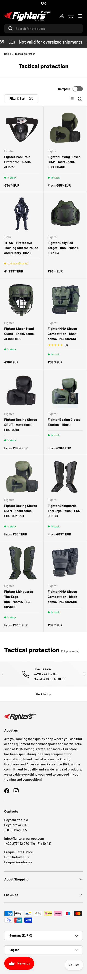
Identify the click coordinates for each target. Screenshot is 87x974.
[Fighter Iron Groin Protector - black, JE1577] (21, 128)
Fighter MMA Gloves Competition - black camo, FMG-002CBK (62, 596)
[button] (71, 16)
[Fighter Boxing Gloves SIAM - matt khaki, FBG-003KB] (65, 128)
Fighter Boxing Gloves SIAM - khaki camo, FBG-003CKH (20, 511)
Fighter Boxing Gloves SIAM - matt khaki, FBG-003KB (64, 162)
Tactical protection (25, 53)
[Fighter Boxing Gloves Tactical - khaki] (65, 390)
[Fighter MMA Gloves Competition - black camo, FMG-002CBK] (65, 562)
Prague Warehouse (18, 862)
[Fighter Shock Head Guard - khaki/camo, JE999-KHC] (21, 299)
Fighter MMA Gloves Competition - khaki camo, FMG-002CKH (62, 333)
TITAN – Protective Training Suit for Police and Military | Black (21, 248)
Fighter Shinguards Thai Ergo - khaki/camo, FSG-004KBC (18, 599)
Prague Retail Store (18, 852)
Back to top (43, 694)
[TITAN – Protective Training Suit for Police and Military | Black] (21, 214)
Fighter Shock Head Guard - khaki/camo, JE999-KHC (19, 333)
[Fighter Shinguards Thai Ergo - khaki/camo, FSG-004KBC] (21, 562)
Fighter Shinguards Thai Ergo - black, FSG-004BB (65, 511)
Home (7, 53)
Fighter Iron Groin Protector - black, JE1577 (17, 162)
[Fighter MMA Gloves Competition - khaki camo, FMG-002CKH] (65, 299)
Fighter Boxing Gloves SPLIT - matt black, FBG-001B (20, 424)
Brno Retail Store (17, 857)
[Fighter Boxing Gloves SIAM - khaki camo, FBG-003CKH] (21, 476)
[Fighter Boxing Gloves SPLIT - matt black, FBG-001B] (21, 390)
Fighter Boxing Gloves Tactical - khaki (64, 421)
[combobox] (43, 28)
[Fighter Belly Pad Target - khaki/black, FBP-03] (65, 214)
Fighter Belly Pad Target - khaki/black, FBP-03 (63, 248)
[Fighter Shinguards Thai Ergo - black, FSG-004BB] (65, 476)
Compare (64, 89)
